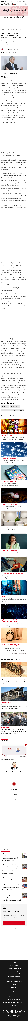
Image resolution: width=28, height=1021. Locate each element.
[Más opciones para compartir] (10, 77)
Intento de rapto (21, 1)
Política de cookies (14, 999)
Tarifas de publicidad (14, 973)
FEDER (14, 1005)
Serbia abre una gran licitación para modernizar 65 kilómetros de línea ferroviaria (11, 887)
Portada (4, 17)
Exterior (9, 17)
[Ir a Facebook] (18, 17)
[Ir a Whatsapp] (9, 1015)
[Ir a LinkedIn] (16, 1011)
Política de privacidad (14, 996)
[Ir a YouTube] (20, 1011)
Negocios (15, 17)
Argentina (5, 406)
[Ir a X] (20, 17)
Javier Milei (15, 406)
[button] (26, 4)
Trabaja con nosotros (14, 968)
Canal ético (14, 994)
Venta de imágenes (14, 976)
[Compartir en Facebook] (5, 77)
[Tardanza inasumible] (14, 751)
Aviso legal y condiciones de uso (14, 1002)
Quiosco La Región (14, 971)
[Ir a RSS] (18, 1015)
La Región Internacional (11, 49)
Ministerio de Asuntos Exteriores (13, 410)
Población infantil (10, 1)
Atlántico (14, 987)
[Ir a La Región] (10, 4)
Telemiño (14, 984)
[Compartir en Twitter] (7, 77)
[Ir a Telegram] (14, 1015)
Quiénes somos (14, 965)
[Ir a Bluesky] (24, 1011)
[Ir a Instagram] (23, 17)
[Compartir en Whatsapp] (2, 77)
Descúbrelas (14, 923)
